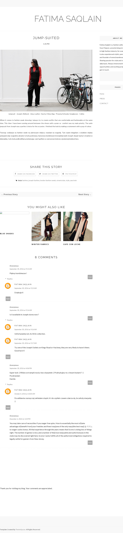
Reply (90, 277)
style (67, 180)
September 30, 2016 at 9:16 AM (21, 310)
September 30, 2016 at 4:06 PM (21, 368)
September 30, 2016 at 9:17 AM (25, 343)
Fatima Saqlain (68, 19)
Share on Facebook (26, 174)
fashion (25, 180)
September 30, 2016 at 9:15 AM (21, 269)
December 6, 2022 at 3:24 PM (20, 419)
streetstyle (60, 180)
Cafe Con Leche (71, 244)
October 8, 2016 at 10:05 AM (24, 394)
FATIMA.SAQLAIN (23, 284)
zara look (73, 180)
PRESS (102, 99)
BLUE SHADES (7, 233)
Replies (10, 279)
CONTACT (104, 103)
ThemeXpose (20, 529)
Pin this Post (71, 174)
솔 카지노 (88, 426)
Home (102, 94)
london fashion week (48, 180)
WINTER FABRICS (40, 244)
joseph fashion (34, 180)
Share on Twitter (50, 174)
